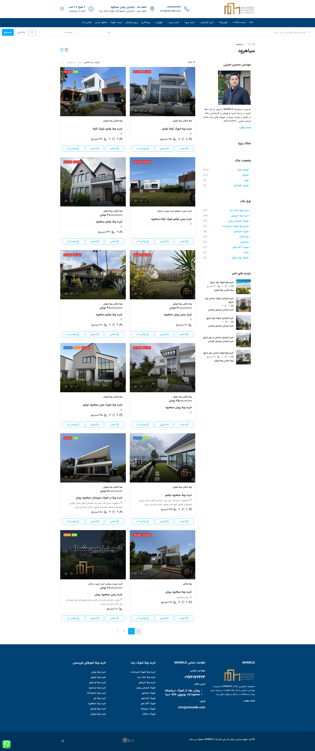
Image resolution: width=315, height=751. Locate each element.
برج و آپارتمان (131, 22)
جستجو (8, 32)
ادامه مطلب (245, 128)
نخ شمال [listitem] (244, 237)
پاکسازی (21, 32)
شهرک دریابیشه (148, 708)
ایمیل (162, 148)
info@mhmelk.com (170, 11)
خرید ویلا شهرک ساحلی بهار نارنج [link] (218, 353)
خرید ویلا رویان (98, 672)
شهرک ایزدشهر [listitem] (241, 231)
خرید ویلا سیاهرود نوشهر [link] (178, 495)
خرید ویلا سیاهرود (97, 703)
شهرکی (160, 22)
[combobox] (94, 32)
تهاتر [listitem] (246, 180)
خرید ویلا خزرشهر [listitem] (240, 216)
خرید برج (190, 22)
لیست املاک (240, 22)
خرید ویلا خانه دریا (147, 677)
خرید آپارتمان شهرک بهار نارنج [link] (220, 318)
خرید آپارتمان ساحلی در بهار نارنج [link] (218, 337)
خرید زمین (174, 22)
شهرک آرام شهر (148, 698)
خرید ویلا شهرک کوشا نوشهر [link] (177, 129)
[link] (162, 91)
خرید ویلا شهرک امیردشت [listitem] (235, 226)
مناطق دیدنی (101, 22)
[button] (66, 50)
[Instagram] (62, 741)
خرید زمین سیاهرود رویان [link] (108, 594)
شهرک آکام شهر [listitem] (241, 247)
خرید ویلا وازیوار (98, 708)
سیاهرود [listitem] (244, 242)
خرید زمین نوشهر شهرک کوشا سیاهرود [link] (171, 219)
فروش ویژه (146, 71)
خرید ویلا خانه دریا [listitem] (239, 210)
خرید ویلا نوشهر (98, 677)
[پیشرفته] (32, 32)
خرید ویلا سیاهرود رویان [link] (178, 592)
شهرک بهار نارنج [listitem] (240, 258)
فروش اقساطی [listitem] (241, 185)
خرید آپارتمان (207, 22)
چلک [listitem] (246, 252)
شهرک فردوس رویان (146, 687)
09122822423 (174, 7)
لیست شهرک (116, 22)
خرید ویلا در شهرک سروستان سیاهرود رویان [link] (99, 498)
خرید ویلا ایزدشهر (97, 682)
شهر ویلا (224, 22)
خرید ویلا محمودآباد (96, 693)
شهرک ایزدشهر (149, 693)
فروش (76, 71)
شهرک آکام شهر (148, 703)
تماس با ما (87, 22)
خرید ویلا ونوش (98, 714)
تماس (182, 148)
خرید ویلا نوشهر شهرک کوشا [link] (107, 129)
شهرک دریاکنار (149, 714)
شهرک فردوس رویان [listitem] (238, 221)
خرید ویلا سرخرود (97, 687)
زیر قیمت (77, 347)
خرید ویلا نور (100, 698)
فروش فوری (68, 347)
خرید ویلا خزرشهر (147, 682)
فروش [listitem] (245, 175)
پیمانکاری (145, 22)
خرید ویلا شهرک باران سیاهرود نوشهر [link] (102, 405)
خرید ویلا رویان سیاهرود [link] (178, 407)
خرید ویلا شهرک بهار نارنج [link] (221, 282)
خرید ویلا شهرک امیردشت (143, 672)
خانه (251, 22)
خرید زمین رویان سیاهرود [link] (178, 314)
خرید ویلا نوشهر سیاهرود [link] (109, 222)
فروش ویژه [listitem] (243, 170)
